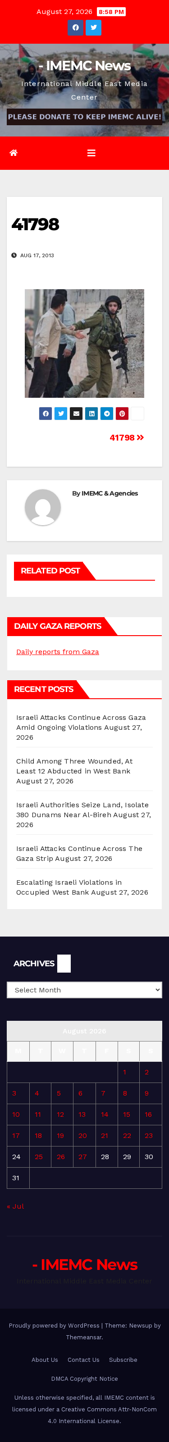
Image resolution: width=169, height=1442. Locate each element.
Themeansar (83, 1337)
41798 (123, 437)
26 (61, 1156)
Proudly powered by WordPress (55, 1325)
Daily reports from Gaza (57, 651)
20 (82, 1135)
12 (60, 1114)
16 (148, 1114)
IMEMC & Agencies (110, 493)
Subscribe (123, 1359)
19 (60, 1135)
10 (16, 1114)
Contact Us (84, 1359)
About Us (45, 1359)
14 (105, 1114)
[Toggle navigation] (91, 153)
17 (16, 1135)
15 (126, 1114)
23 (149, 1135)
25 (39, 1156)
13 (82, 1114)
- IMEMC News (84, 65)
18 (38, 1135)
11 (38, 1114)
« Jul (15, 1206)
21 (104, 1135)
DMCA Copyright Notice (84, 1378)
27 (82, 1156)
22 (127, 1135)
